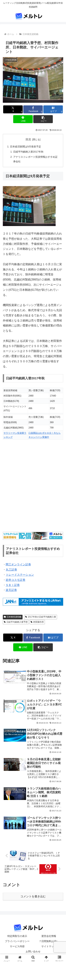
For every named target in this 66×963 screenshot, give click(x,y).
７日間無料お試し (49, 941)
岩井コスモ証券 (15, 579)
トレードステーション (20, 574)
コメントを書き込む (33, 896)
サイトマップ (48, 946)
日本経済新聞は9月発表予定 (25, 146)
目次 (28, 139)
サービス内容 (17, 946)
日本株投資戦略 (14, 617)
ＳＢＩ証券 (13, 585)
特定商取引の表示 (17, 936)
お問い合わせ (33, 951)
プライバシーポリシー (17, 941)
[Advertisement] (33, 488)
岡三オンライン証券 (18, 564)
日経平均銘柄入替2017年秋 (28, 151)
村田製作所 (38, 622)
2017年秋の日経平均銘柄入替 (42, 617)
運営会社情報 (48, 936)
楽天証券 (11, 589)
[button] (43, 119)
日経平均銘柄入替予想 (17, 622)
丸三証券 (11, 569)
